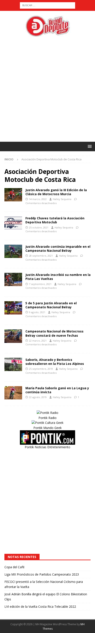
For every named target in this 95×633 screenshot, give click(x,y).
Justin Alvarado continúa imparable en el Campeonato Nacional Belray (57, 248)
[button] (89, 146)
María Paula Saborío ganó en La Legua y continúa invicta (57, 390)
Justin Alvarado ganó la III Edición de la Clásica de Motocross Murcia (56, 192)
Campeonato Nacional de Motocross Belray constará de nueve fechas (54, 333)
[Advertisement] (47, 89)
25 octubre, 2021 (38, 227)
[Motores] (13, 194)
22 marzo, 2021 (38, 340)
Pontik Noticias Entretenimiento (47, 447)
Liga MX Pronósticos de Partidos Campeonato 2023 (41, 574)
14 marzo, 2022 (38, 199)
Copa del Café (14, 567)
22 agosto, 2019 (38, 397)
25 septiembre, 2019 (41, 368)
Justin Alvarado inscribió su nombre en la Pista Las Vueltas (58, 277)
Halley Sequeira (62, 199)
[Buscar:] (47, 5)
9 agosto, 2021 (37, 312)
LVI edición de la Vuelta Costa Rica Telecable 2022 (40, 606)
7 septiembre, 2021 (40, 284)
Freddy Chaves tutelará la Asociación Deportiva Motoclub (54, 220)
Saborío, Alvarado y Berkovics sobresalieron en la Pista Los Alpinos (54, 362)
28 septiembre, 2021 (41, 255)
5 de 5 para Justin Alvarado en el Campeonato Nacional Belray (51, 305)
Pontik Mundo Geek (47, 428)
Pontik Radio (47, 418)
